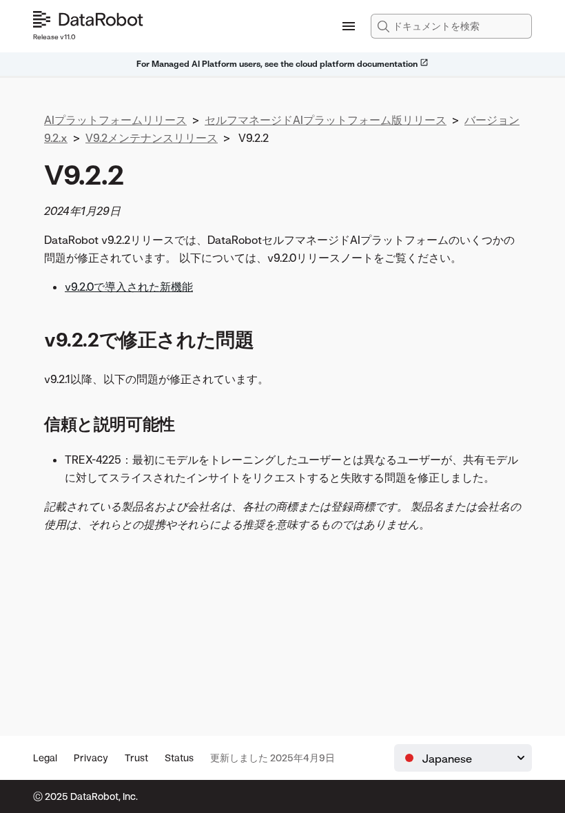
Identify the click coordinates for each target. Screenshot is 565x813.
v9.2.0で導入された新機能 (129, 287)
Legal (45, 757)
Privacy (91, 757)
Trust (136, 757)
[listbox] (463, 758)
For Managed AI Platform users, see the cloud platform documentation (278, 64)
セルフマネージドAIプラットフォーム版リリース (325, 120)
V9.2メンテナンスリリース (151, 138)
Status (179, 757)
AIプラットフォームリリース (115, 120)
